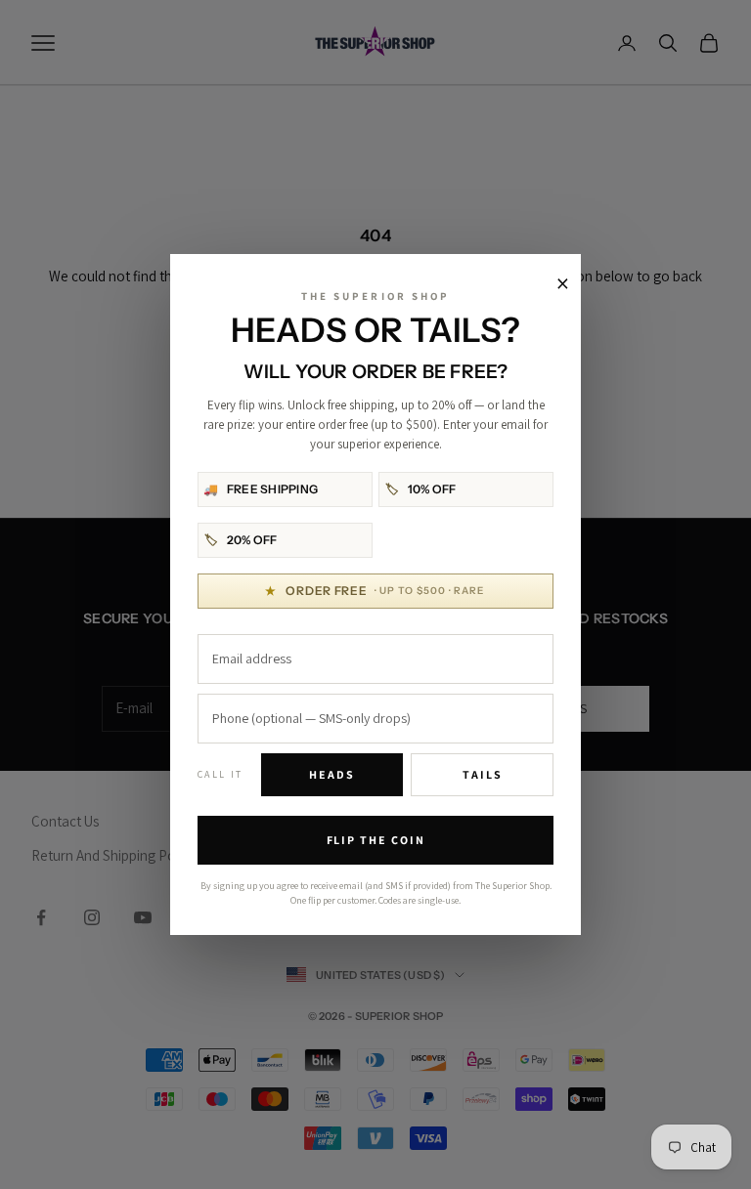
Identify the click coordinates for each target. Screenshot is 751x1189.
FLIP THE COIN (376, 839)
